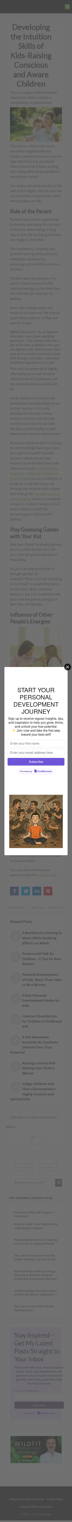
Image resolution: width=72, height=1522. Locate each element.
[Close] (67, 667)
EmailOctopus (44, 771)
